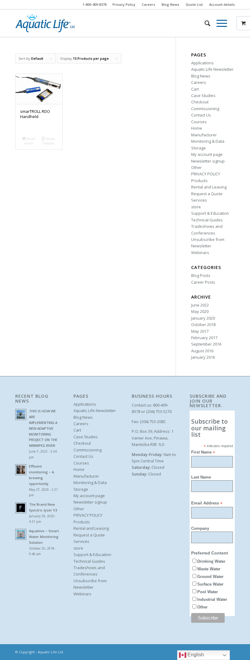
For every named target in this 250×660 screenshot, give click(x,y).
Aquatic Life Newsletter (212, 69)
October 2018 (203, 324)
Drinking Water (211, 561)
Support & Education (210, 213)
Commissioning (205, 108)
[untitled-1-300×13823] (45, 23)
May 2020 (200, 311)
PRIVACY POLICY (205, 174)
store (196, 207)
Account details (222, 4)
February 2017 (204, 337)
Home (196, 128)
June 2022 (200, 305)
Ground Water (210, 576)
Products (199, 180)
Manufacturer (204, 135)
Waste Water (208, 569)
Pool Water (207, 592)
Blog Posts (200, 275)
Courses (199, 121)
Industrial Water (212, 599)
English (195, 654)
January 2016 (203, 357)
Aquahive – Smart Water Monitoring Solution (44, 537)
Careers (148, 4)
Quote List (194, 4)
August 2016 (202, 350)
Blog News (170, 4)
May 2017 (200, 331)
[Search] (204, 23)
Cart (195, 89)
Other (196, 167)
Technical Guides (207, 220)
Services (199, 200)
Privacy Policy (123, 4)
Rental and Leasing (209, 187)
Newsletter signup (208, 161)
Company (200, 528)
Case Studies (203, 95)
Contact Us (201, 115)
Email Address (206, 503)
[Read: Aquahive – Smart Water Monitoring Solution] (20, 534)
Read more (29, 140)
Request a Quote (207, 193)
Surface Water (210, 584)
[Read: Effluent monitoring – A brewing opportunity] (20, 469)
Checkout (200, 102)
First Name (203, 452)
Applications (202, 63)
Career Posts (203, 282)
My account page (207, 154)
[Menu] (218, 23)
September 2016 (206, 344)
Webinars (200, 252)
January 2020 (203, 318)
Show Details (49, 140)
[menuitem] (124, 4)
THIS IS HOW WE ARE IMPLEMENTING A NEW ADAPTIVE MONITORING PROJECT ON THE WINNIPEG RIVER (43, 428)
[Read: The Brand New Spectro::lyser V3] (20, 507)
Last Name (201, 477)
